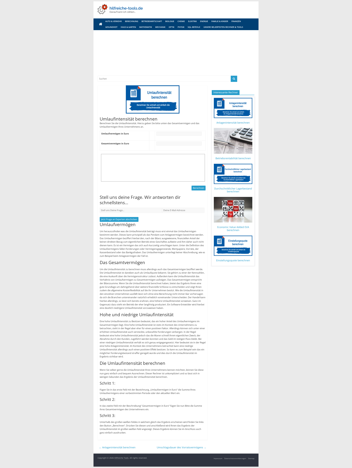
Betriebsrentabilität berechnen (233, 158)
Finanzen (236, 21)
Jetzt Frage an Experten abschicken (119, 219)
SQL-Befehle (194, 27)
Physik (181, 27)
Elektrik (192, 21)
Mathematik (145, 27)
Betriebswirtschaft (151, 21)
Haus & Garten (128, 27)
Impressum (218, 458)
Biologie (169, 21)
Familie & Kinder (219, 21)
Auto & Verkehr (113, 21)
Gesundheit (111, 27)
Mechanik (160, 27)
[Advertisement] (176, 55)
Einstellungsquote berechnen (233, 260)
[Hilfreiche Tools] (101, 24)
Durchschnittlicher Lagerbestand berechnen (233, 190)
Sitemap (251, 458)
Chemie (181, 21)
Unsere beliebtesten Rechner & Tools (223, 27)
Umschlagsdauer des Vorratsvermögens (181, 447)
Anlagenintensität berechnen (117, 447)
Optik (171, 27)
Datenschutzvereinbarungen (235, 458)
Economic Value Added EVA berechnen (233, 228)
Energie (204, 21)
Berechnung (131, 21)
